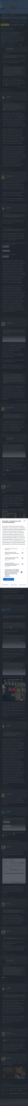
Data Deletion (5, 584)
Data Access (14, 584)
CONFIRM (8, 579)
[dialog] (14, 553)
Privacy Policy (22, 584)
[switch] (22, 553)
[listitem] (14, 549)
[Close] (24, 521)
